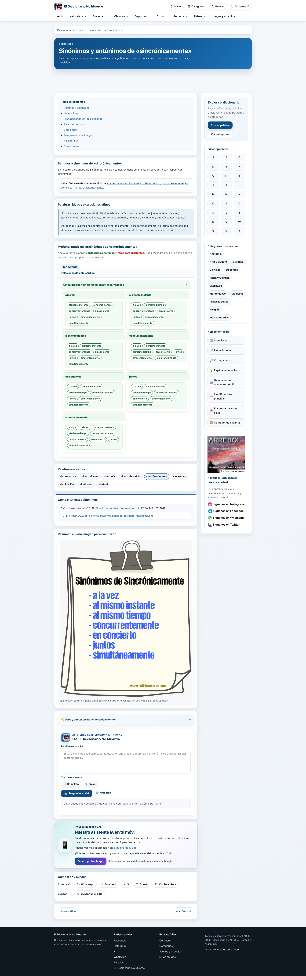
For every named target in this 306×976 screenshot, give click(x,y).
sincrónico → (183, 911)
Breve (91, 784)
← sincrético (68, 911)
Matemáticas (218, 293)
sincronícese (90, 476)
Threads (119, 962)
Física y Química (219, 277)
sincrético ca (68, 476)
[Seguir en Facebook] (226, 511)
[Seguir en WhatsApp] (226, 518)
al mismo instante (128, 183)
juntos (77, 187)
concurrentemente (173, 183)
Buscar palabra (220, 125)
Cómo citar (70, 129)
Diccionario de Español (71, 30)
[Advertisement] (153, 79)
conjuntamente (77, 439)
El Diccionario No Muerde (129, 967)
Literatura (216, 285)
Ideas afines (71, 113)
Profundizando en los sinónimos (83, 118)
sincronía (109, 476)
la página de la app (125, 847)
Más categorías (219, 317)
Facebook (120, 940)
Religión (215, 309)
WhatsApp (120, 956)
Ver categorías (220, 134)
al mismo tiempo (150, 183)
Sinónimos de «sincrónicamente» (115, 508)
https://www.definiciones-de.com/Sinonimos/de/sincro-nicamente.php (111, 515)
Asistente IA (71, 140)
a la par (73, 427)
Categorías (166, 946)
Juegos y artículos (223, 16)
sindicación (67, 484)
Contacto (165, 940)
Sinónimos (95, 30)
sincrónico (179, 476)
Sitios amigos (167, 956)
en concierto (102, 311)
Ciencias (215, 269)
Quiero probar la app (90, 861)
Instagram (120, 946)
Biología (238, 261)
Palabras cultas (219, 301)
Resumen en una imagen (78, 135)
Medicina (237, 293)
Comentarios (71, 146)
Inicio (60, 16)
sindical (103, 484)
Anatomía (216, 253)
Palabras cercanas (75, 124)
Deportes (232, 269)
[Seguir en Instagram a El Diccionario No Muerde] (226, 454)
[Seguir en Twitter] (226, 524)
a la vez (111, 183)
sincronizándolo (131, 476)
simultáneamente (93, 187)
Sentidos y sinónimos (76, 107)
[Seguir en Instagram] (226, 504)
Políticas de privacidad (226, 949)
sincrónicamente (114, 30)
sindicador (86, 484)
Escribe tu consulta (72, 746)
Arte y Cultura (218, 261)
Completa (73, 784)
